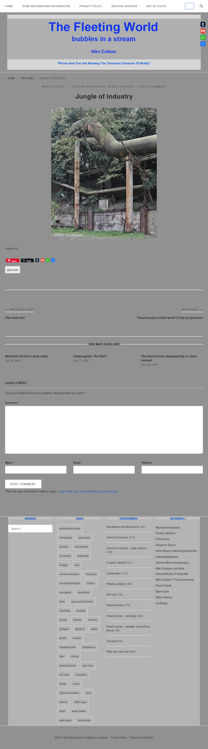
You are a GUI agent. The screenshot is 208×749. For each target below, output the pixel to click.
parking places (68, 665)
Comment (12, 403)
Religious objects (116, 584)
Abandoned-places (168, 527)
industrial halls (68, 647)
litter (62, 656)
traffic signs (80, 702)
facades (81, 610)
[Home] (104, 58)
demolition (83, 592)
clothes (91, 583)
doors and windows (82, 601)
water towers (79, 711)
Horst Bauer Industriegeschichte (176, 551)
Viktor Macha (164, 597)
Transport (111, 641)
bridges (64, 565)
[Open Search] (201, 6)
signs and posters (69, 692)
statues (63, 702)
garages (64, 628)
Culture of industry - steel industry (102, 86)
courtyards (65, 592)
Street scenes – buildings (121, 616)
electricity (65, 610)
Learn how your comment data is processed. (88, 491)
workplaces (84, 720)
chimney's (91, 574)
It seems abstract (116, 562)
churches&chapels (70, 583)
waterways (65, 720)
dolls (62, 601)
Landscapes (113, 573)
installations (88, 647)
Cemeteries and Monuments (123, 527)
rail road (64, 674)
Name (9, 462)
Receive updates (124, 6)
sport (88, 692)
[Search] (47, 526)
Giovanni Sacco (166, 545)
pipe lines (27, 78)
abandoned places (70, 528)
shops (76, 683)
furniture (92, 619)
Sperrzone (162, 591)
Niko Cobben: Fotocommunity (175, 579)
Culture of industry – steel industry (126, 548)
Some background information (46, 6)
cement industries (69, 574)
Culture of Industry (117, 537)
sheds (63, 683)
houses (77, 638)
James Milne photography (172, 562)
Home (9, 6)
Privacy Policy (90, 6)
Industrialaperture (167, 557)
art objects (65, 555)
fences (63, 619)
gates (94, 628)
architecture (81, 546)
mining (74, 656)
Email (77, 462)
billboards (83, 555)
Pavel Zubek (164, 585)
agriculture (84, 537)
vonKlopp (162, 603)
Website (147, 462)
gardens (79, 628)
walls (62, 711)
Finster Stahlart (165, 533)
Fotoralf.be (163, 539)
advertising (66, 537)
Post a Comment (153, 86)
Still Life (111, 594)
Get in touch (156, 6)
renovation (81, 674)
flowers (77, 619)
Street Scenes (114, 605)
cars (77, 565)
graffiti (63, 638)
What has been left (117, 651)
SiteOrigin (148, 737)
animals (64, 546)
